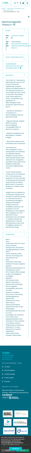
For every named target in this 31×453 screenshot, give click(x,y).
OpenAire (22, 430)
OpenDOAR (9, 430)
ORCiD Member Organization (21, 413)
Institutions (8, 10)
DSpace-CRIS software (16, 390)
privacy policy (24, 444)
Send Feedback (9, 370)
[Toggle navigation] (27, 3)
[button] (23, 3)
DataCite (8, 422)
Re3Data (20, 422)
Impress (7, 381)
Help (17, 3)
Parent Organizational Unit (14, 57)
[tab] (15, 30)
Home (3, 8)
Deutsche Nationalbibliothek (8, 413)
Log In (20, 3)
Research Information (15, 8)
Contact (7, 367)
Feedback (15, 449)
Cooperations (10, 234)
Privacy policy (9, 378)
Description (9, 75)
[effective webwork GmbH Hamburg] (14, 398)
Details (8, 31)
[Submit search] (15, 3)
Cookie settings (9, 374)
